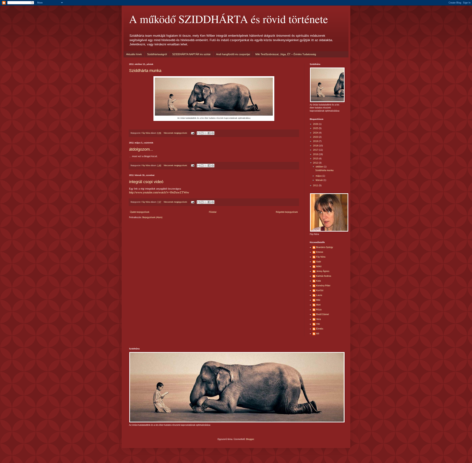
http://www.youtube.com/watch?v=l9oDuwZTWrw (159, 192)
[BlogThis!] (202, 133)
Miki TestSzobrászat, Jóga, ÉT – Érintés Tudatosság (285, 54)
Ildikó (319, 266)
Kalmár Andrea (323, 276)
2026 (316, 124)
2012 (316, 163)
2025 (316, 128)
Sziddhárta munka (145, 70)
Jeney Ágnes (322, 271)
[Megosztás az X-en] (205, 133)
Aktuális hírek (134, 54)
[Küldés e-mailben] (198, 133)
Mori (318, 305)
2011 (316, 185)
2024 (316, 132)
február (319, 180)
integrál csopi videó (146, 181)
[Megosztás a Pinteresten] (212, 133)
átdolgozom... (141, 149)
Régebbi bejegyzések (287, 212)
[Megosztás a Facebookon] (209, 133)
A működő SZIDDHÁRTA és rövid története (228, 18)
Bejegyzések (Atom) (152, 217)
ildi (317, 333)
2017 (316, 150)
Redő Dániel (322, 314)
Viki (318, 324)
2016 (316, 154)
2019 (316, 141)
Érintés (319, 328)
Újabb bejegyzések (139, 212)
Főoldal (212, 212)
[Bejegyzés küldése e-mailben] (192, 133)
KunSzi (319, 290)
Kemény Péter (323, 285)
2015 (316, 158)
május (319, 176)
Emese (319, 252)
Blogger (250, 439)
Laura (319, 295)
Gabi (318, 261)
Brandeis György (324, 247)
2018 (316, 145)
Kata (318, 281)
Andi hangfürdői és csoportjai (233, 54)
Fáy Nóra (320, 257)
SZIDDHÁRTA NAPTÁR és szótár (191, 54)
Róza (319, 309)
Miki (318, 300)
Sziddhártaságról (157, 54)
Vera (318, 319)
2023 (316, 137)
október (320, 166)
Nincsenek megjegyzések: (176, 133)
